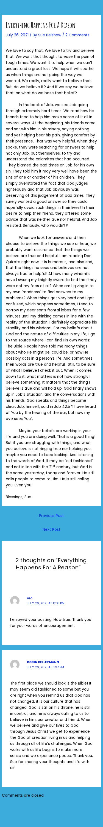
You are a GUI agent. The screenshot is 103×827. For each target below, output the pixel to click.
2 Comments (77, 35)
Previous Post (51, 515)
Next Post (51, 529)
